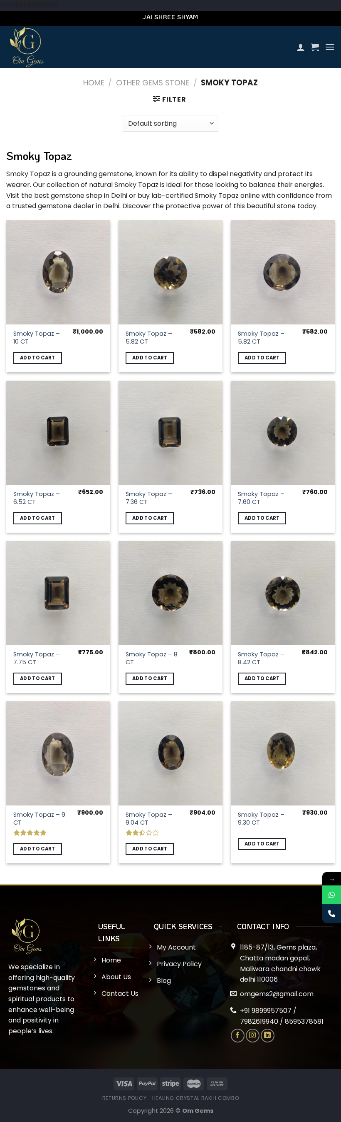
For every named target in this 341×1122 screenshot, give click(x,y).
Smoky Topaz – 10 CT (36, 337)
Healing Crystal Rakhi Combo (195, 1098)
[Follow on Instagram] (252, 1035)
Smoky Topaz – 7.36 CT (149, 498)
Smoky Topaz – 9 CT (39, 818)
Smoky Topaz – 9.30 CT (261, 818)
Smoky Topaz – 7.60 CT (261, 498)
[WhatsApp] (331, 894)
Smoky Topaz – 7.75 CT (36, 658)
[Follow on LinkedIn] (267, 1035)
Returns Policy (124, 1098)
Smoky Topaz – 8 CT (152, 658)
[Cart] (315, 47)
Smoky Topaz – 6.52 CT (36, 498)
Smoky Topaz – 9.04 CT (149, 818)
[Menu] (330, 47)
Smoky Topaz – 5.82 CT (149, 337)
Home (93, 82)
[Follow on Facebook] (238, 1035)
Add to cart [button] (37, 357)
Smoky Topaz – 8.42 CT (261, 658)
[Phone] (331, 913)
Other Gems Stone (152, 82)
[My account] (301, 47)
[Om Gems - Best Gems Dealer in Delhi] (96, 47)
